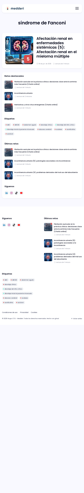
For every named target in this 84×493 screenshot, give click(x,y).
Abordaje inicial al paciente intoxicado (20, 129)
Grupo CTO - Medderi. (15, 318)
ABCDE (17, 125)
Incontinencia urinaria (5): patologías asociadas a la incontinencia (42, 161)
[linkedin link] (7, 193)
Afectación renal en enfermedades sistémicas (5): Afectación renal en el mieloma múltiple (56, 47)
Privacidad (24, 312)
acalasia (59, 129)
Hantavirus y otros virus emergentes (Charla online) (36, 105)
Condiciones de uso (10, 312)
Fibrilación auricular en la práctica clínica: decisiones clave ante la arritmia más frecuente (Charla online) (68, 228)
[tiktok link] (16, 193)
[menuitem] (10, 312)
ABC (8, 125)
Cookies (34, 312)
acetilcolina (71, 129)
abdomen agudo (30, 125)
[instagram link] (11, 193)
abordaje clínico (46, 125)
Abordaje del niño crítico (65, 125)
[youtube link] (21, 193)
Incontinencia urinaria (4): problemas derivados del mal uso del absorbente (46, 172)
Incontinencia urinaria (23, 93)
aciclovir (10, 134)
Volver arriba (77, 319)
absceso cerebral (45, 129)
